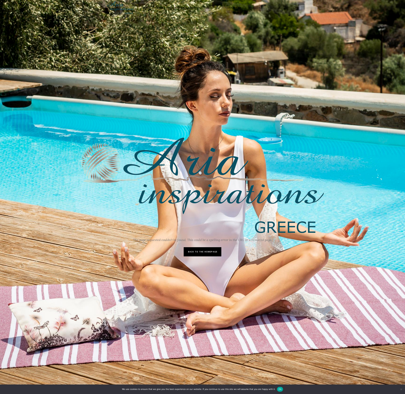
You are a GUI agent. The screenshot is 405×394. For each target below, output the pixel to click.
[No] (401, 389)
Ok (280, 389)
